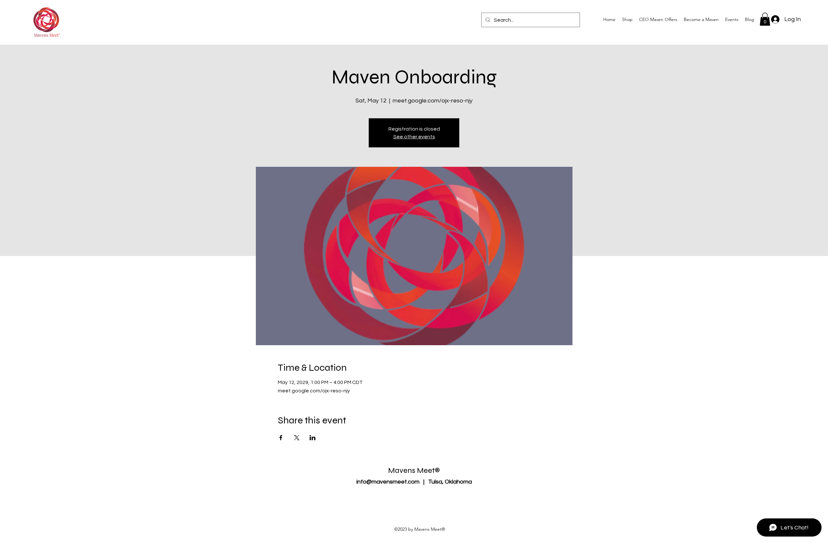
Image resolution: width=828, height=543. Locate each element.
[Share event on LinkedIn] (313, 437)
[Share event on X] (297, 437)
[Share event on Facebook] (281, 437)
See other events (414, 136)
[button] (701, 19)
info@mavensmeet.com (387, 482)
